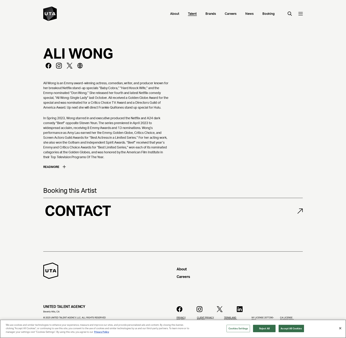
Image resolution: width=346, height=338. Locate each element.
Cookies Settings (238, 328)
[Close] (340, 328)
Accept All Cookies (291, 328)
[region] (173, 329)
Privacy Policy (101, 332)
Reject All (264, 328)
